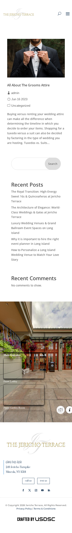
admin (15, 93)
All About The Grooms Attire (28, 85)
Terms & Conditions (45, 508)
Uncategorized (20, 105)
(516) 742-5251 (14, 462)
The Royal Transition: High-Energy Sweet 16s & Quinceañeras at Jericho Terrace (35, 196)
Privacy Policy (24, 508)
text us (43, 480)
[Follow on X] (29, 490)
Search (52, 164)
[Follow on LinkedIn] (48, 490)
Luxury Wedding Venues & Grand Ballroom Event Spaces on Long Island (33, 228)
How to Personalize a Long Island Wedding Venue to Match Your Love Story (35, 254)
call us (28, 480)
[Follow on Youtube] (42, 490)
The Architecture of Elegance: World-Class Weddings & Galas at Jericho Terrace (35, 212)
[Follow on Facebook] (23, 490)
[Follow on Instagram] (36, 490)
